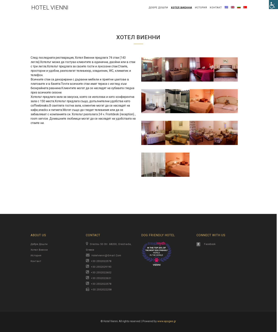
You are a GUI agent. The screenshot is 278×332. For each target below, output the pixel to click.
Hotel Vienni (49, 7)
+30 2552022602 (101, 272)
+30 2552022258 (101, 289)
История (201, 7)
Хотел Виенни (181, 7)
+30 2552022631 (101, 278)
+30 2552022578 (101, 261)
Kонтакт (216, 7)
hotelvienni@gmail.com (106, 255)
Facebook (210, 244)
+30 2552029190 (101, 266)
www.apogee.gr (166, 321)
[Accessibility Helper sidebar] (273, 4)
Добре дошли (158, 7)
